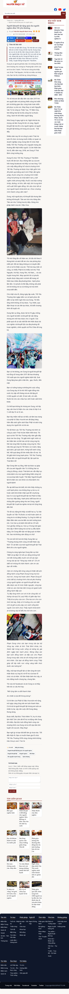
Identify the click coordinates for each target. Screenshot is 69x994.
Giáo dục (23, 926)
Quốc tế (3, 930)
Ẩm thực (13, 961)
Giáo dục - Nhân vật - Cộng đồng (51, 941)
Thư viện (42, 917)
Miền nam (4, 971)
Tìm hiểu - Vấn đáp (13, 936)
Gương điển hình (19, 20)
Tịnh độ (12, 929)
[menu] (7, 17)
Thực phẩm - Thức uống (14, 974)
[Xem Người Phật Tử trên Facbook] (55, 9)
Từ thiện (23, 961)
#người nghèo (23, 753)
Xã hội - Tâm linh (5, 937)
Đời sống (22, 932)
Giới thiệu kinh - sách (62, 922)
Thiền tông (13, 926)
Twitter (41, 985)
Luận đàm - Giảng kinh (14, 941)
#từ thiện (32, 753)
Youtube (34, 985)
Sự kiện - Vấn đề (24, 922)
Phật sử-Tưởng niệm (52, 922)
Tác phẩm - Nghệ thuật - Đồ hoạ (52, 934)
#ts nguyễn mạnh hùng (14, 756)
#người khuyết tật (12, 753)
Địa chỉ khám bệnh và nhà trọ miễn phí (11, 840)
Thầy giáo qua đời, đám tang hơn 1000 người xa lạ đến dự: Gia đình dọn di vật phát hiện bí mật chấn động (37, 898)
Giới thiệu (17, 985)
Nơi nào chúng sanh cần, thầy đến (11, 866)
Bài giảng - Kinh (42, 928)
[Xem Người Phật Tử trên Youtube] (59, 9)
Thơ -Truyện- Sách (43, 938)
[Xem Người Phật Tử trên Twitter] (64, 9)
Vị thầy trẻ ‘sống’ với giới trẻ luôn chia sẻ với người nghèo (12, 893)
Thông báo (4, 941)
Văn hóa (51, 917)
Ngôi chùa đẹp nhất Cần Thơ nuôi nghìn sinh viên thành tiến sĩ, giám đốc (36, 870)
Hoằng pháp (62, 917)
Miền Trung (4, 924)
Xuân (49, 956)
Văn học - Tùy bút (52, 947)
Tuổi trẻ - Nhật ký (14, 922)
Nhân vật (23, 935)
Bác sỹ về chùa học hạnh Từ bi (23, 891)
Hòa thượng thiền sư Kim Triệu (59, 101)
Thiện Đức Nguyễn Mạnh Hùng (22, 31)
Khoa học (23, 929)
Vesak (3, 933)
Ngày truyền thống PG (52, 928)
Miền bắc (4, 965)
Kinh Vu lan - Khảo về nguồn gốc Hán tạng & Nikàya (58, 71)
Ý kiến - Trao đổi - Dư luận (52, 952)
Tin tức (3, 917)
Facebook (25, 985)
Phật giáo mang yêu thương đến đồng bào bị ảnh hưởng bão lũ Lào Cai (36, 844)
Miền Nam (4, 927)
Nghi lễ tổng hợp (33, 922)
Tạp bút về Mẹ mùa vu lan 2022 (58, 61)
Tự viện (4, 961)
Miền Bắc (4, 921)
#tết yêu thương (19, 747)
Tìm (63, 13)
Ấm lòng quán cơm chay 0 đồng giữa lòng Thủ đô (23, 842)
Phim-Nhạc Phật (42, 933)
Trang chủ (10, 20)
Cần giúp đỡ (23, 973)
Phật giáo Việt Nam (43, 922)
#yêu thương (26, 756)
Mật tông (13, 932)
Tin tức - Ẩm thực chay (14, 969)
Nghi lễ (32, 917)
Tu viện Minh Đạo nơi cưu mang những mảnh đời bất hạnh (24, 868)
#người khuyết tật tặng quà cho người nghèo (20, 750)
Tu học (12, 917)
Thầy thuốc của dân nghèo (36, 813)
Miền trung (4, 968)
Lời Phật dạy (14, 965)
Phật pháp (24, 917)
